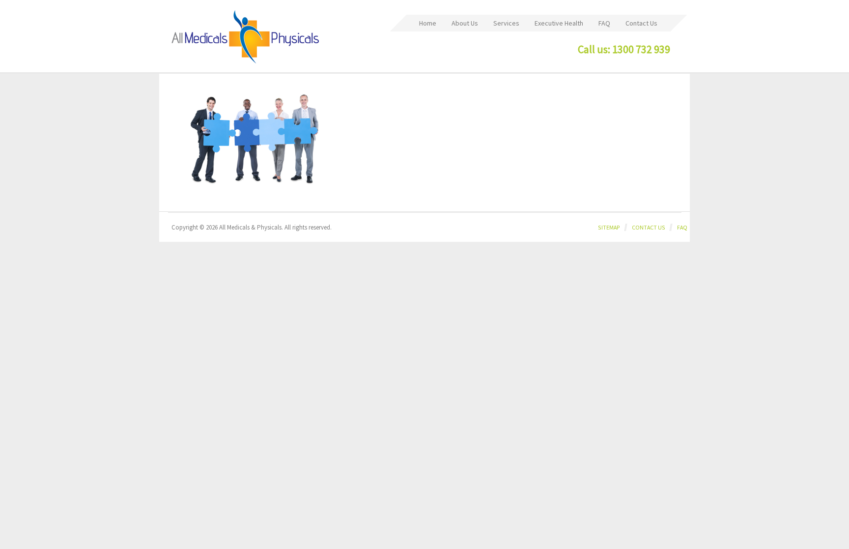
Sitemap (609, 227)
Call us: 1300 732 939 (624, 49)
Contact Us (648, 227)
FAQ (682, 227)
